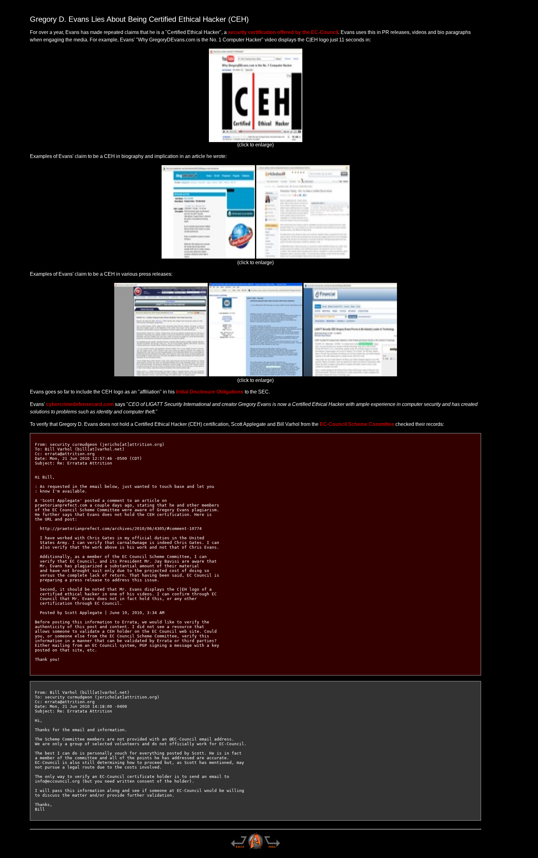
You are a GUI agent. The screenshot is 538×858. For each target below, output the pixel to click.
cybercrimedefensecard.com (80, 404)
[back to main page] (238, 848)
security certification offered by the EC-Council (283, 32)
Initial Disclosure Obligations (209, 391)
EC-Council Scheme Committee (357, 424)
